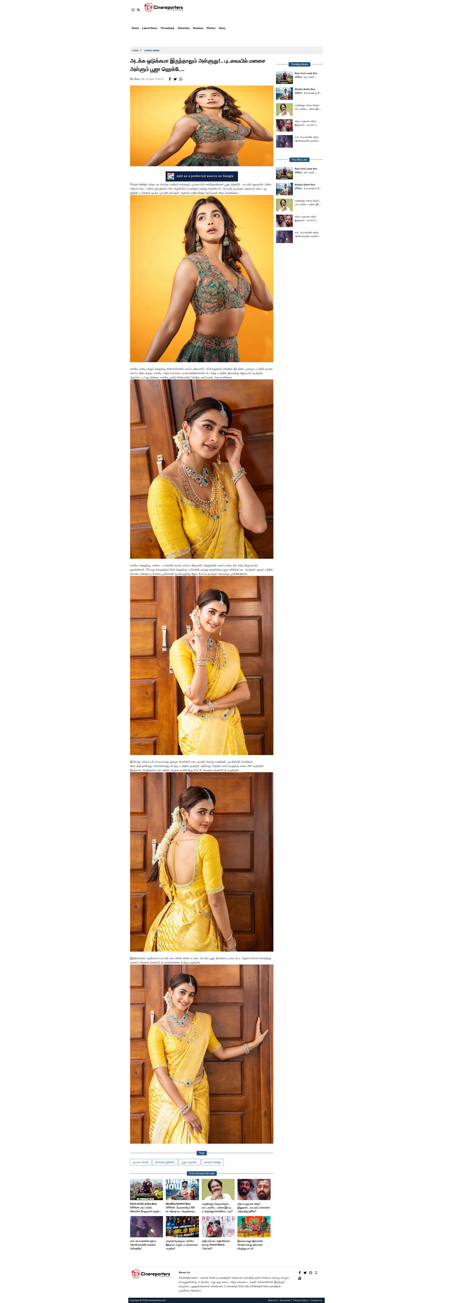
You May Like (299, 159)
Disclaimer (285, 1300)
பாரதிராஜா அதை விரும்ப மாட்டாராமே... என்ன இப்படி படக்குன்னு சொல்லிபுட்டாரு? (308, 107)
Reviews (198, 28)
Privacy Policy (300, 1300)
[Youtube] (299, 1278)
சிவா (137, 79)
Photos (211, 28)
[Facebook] (299, 1272)
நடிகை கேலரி (141, 1162)
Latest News (149, 28)
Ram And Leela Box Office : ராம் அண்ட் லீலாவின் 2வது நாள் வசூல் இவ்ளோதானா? (308, 75)
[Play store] (316, 1272)
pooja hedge (212, 1162)
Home (135, 28)
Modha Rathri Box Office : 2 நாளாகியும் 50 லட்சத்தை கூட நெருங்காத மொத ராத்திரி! (308, 91)
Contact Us (316, 1300)
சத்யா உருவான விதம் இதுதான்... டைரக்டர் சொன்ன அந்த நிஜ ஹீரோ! (308, 123)
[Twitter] (305, 1272)
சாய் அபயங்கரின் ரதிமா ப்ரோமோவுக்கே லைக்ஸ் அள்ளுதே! (307, 139)
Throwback (167, 28)
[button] (132, 9)
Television (183, 28)
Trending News (299, 64)
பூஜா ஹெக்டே (189, 1162)
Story (222, 28)
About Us (184, 1272)
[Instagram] (310, 1272)
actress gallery (165, 1162)
